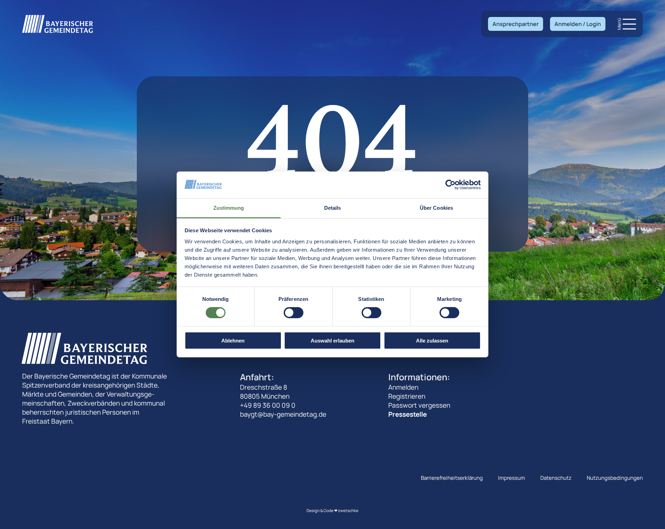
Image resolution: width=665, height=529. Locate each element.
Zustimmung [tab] (228, 208)
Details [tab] (332, 208)
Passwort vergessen (419, 405)
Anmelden (403, 387)
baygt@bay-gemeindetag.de (283, 414)
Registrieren (406, 396)
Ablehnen (233, 340)
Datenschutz (555, 478)
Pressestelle (407, 414)
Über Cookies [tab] (436, 208)
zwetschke (348, 510)
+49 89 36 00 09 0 (267, 405)
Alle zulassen (432, 340)
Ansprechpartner (516, 24)
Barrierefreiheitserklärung (452, 478)
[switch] (293, 312)
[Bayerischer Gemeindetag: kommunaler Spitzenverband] (57, 24)
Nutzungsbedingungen (615, 478)
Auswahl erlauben (332, 340)
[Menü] (629, 24)
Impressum (511, 478)
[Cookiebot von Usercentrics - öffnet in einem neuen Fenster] (450, 185)
